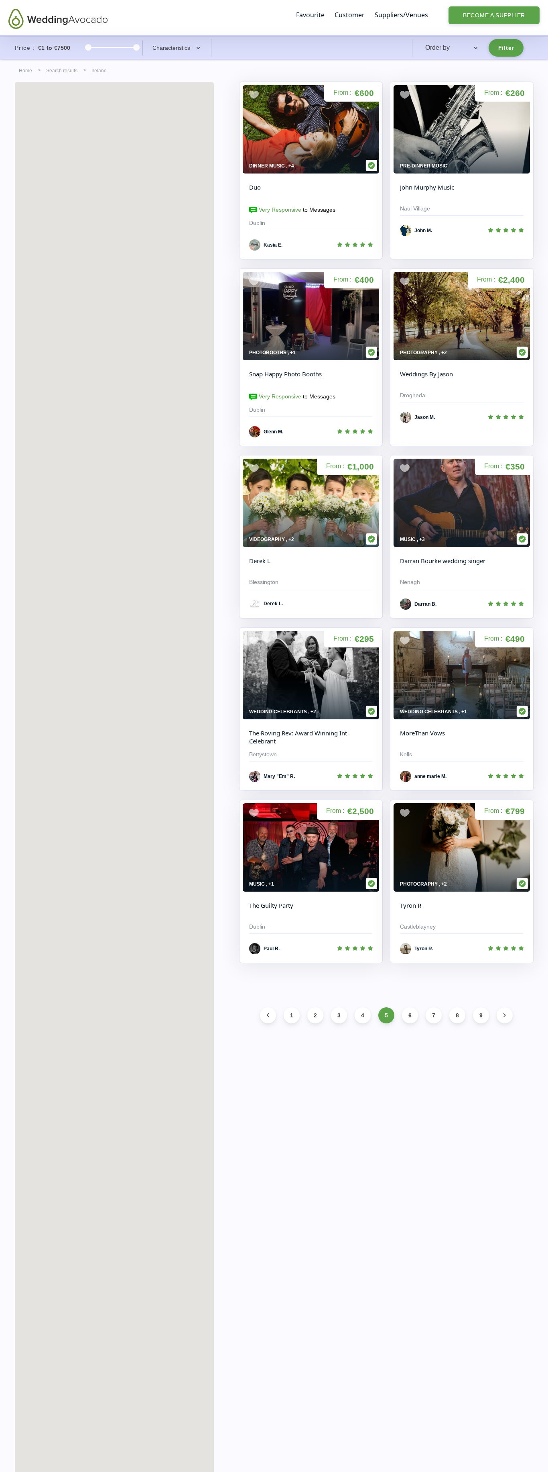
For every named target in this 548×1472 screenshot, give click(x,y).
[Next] (505, 1015)
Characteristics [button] (171, 48)
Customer (350, 14)
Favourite (310, 14)
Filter (506, 48)
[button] (452, 48)
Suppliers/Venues (401, 14)
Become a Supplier (494, 15)
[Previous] (268, 1015)
